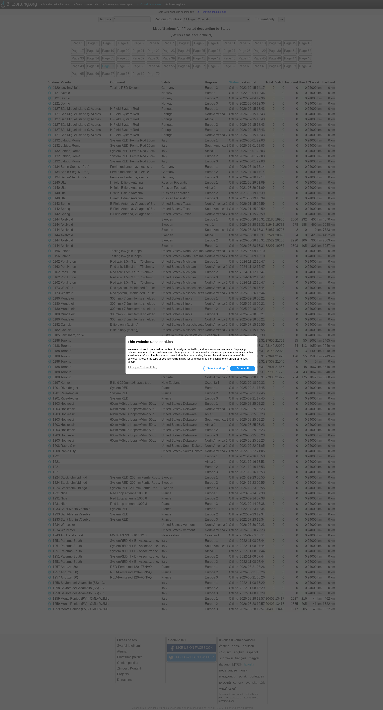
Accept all (243, 368)
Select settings (216, 368)
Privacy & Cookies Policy (142, 367)
